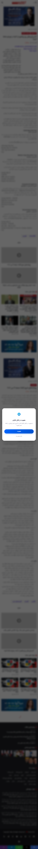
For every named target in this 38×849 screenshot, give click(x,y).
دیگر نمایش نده (19, 436)
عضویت (19, 431)
